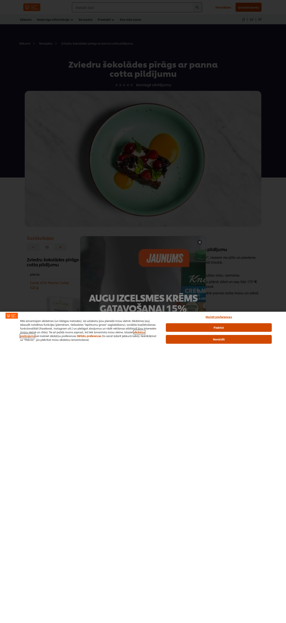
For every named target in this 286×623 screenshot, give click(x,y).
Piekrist (219, 327)
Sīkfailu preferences (89, 336)
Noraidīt (219, 339)
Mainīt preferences (219, 317)
